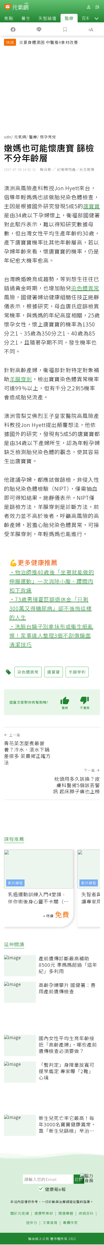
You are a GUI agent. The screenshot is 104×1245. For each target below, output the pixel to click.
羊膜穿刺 (21, 379)
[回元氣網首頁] (20, 7)
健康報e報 (55, 1189)
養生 (25, 18)
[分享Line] (39, 29)
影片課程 (15, 882)
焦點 (8, 18)
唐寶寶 (91, 206)
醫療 (69, 18)
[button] (96, 18)
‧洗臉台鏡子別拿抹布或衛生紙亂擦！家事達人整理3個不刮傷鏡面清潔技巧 (51, 635)
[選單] (97, 7)
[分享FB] (13, 29)
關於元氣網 (19, 1213)
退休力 (31, 1223)
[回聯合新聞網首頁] (7, 7)
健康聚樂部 (43, 1213)
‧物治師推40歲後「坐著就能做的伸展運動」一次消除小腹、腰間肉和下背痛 (51, 581)
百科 (86, 18)
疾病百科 (86, 1213)
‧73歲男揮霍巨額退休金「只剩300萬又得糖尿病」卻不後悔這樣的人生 (50, 608)
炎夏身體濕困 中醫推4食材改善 (48, 42)
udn (7, 136)
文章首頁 (50, 1223)
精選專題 (65, 1213)
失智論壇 (47, 18)
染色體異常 (85, 288)
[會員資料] (88, 7)
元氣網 (20, 136)
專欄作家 (70, 1223)
